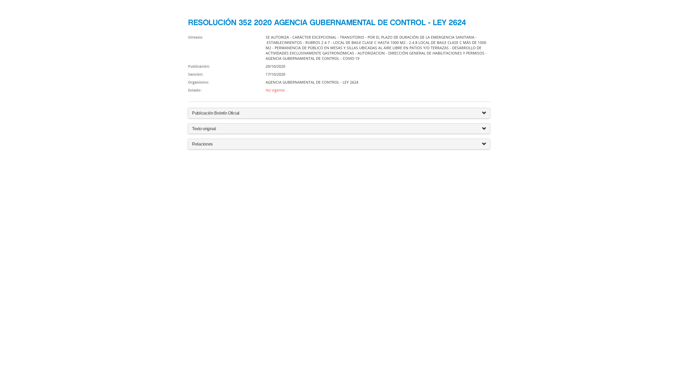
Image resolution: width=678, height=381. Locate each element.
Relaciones (202, 144)
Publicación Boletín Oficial (215, 113)
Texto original (204, 128)
